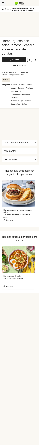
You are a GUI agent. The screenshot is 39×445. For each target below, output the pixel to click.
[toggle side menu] (3, 3)
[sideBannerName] (19, 124)
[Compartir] (35, 60)
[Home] (3, 9)
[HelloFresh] (19, 3)
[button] (19, 151)
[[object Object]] (29, 60)
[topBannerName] (19, 16)
